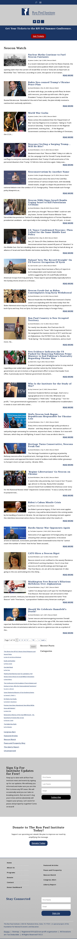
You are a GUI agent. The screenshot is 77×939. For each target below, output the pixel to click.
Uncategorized (10, 750)
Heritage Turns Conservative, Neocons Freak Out (50, 445)
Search (33, 647)
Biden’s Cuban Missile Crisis (44, 502)
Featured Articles (11, 736)
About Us (11, 868)
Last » (43, 640)
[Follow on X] (38, 21)
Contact (10, 882)
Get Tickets (38, 36)
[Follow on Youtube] (42, 21)
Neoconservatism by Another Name (48, 171)
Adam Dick (33, 362)
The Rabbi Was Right (10, 724)
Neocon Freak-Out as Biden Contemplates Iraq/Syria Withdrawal (50, 291)
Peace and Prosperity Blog (14, 743)
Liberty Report (50, 885)
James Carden (34, 60)
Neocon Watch (51, 60)
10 (33, 640)
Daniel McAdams (35, 88)
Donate (10, 877)
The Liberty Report (11, 747)
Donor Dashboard (14, 887)
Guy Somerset (34, 389)
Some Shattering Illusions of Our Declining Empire (19, 692)
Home (9, 863)
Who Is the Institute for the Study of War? (49, 384)
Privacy (7, 931)
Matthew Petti (34, 238)
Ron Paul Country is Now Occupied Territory (48, 319)
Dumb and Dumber (9, 661)
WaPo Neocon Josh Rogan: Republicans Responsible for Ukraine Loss (49, 416)
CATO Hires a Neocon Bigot (44, 553)
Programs (11, 873)
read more (68, 75)
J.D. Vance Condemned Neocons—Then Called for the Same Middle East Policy (50, 232)
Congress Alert (10, 732)
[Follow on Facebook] (34, 21)
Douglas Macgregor (45, 175)
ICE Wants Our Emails (10, 699)
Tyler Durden (34, 266)
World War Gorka (38, 112)
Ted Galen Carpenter (36, 531)
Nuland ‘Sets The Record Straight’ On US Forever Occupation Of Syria (50, 261)
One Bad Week (8, 667)
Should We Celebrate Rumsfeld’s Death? (47, 610)
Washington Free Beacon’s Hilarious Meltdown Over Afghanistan (49, 582)
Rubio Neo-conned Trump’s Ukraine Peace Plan (49, 83)
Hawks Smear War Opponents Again (49, 527)
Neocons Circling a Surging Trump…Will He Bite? (49, 145)
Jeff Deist (32, 506)
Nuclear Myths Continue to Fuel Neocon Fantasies (47, 55)
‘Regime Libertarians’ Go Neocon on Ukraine (49, 472)
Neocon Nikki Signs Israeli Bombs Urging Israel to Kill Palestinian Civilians (47, 202)
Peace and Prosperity (53, 870)
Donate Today (38, 843)
